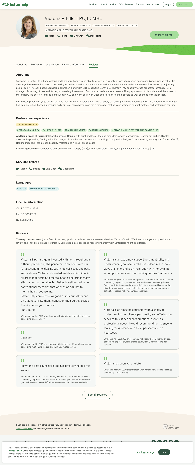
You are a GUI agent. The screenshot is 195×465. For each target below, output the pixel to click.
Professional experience (45, 64)
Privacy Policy (15, 450)
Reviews (93, 64)
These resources (24, 428)
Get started (184, 4)
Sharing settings (145, 452)
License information (73, 64)
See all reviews (97, 395)
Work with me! (164, 35)
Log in (168, 4)
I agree (164, 452)
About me (21, 64)
